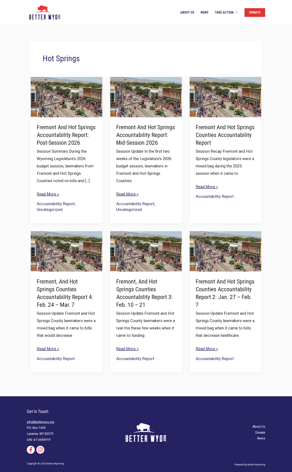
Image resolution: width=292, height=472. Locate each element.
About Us (187, 12)
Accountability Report (56, 203)
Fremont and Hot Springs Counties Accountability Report (225, 135)
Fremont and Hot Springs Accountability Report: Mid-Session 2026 (145, 135)
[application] (235, 12)
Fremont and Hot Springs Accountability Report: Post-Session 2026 (66, 135)
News (204, 12)
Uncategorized (49, 209)
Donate (260, 432)
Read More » (48, 194)
